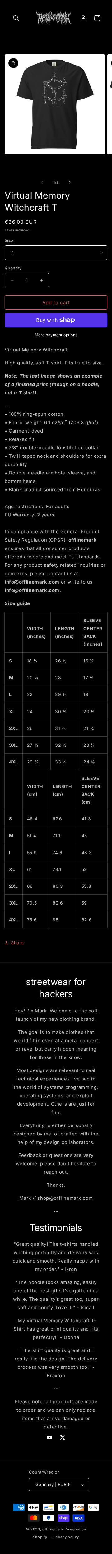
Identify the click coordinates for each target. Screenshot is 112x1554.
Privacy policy (66, 1537)
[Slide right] (70, 182)
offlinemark (52, 1529)
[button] (16, 18)
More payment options (56, 334)
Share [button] (17, 942)
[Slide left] (42, 182)
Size (9, 240)
